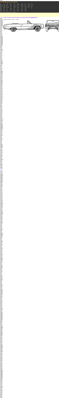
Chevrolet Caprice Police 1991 (1, 164)
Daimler (7, 3)
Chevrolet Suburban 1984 (1, 337)
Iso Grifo (11, 9)
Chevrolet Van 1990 (1, 377)
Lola (14, 8)
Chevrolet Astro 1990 (1, 70)
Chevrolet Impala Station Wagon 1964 (1, 231)
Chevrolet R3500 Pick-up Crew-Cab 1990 (1, 306)
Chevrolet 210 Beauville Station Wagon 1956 (1, 47)
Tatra (25, 10)
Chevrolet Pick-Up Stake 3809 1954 (1, 296)
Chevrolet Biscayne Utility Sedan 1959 (1, 123)
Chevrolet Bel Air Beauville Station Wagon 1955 (1, 103)
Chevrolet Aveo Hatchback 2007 (1, 86)
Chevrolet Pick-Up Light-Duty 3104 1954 (1, 292)
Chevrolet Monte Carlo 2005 (1, 267)
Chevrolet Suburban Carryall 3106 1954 (1, 345)
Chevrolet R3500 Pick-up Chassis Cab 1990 (1, 301)
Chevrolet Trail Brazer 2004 (1, 353)
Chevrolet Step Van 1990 (1, 336)
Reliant (22, 7)
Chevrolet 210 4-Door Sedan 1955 (1, 41)
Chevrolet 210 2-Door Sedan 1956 (1, 40)
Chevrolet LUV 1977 (1, 244)
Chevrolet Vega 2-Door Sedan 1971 (1, 381)
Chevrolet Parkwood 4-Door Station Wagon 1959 (1, 281)
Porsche (22, 6)
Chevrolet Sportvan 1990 (1, 330)
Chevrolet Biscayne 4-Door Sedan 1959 (1, 121)
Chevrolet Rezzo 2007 (1, 308)
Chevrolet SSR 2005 (1, 333)
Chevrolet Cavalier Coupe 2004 (1, 167)
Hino (6, 10)
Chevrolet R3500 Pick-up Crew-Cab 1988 (1, 303)
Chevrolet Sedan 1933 (1, 319)
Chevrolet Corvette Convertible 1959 (1, 207)
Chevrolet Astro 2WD (1, 72)
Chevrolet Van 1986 (1, 375)
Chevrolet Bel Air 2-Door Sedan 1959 (1, 96)
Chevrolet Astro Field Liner (1, 73)
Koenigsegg (15, 5)
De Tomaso (7, 4)
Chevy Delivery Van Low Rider (1, 396)
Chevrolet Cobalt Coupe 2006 (1, 179)
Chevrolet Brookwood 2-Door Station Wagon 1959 (1, 136)
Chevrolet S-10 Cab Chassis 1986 (1, 310)
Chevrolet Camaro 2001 (1, 157)
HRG (10, 4)
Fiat (6, 8)
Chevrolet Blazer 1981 (1, 126)
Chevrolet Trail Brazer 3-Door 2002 (1, 355)
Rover (21, 9)
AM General (1, 5)
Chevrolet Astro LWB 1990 (1, 75)
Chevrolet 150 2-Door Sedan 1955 (1, 20)
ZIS (31, 8)
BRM (3, 3)
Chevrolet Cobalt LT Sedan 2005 (1, 181)
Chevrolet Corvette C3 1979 (1, 192)
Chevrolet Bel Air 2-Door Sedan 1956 (1, 94)
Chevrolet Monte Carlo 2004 (1, 265)
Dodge (7, 6)
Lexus (14, 7)
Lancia (14, 6)
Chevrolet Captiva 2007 (1, 166)
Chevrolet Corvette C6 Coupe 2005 (1, 202)
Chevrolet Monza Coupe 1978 (1, 257)
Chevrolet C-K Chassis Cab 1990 (1, 145)
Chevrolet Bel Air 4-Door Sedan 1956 (1, 98)
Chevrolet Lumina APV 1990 (1, 241)
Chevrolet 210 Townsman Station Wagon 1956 (1, 68)
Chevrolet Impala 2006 (1, 227)
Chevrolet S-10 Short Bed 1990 (1, 315)
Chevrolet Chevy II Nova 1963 (1, 177)
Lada (31, 5)
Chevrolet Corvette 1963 (1, 187)
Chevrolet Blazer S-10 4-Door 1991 (1, 133)
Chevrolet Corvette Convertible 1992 (1, 210)
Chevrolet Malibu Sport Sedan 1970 (1, 255)
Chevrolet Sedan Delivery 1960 (1, 323)
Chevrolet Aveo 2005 (1, 84)
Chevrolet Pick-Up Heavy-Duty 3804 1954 (1, 290)
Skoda (25, 5)
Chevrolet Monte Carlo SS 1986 (1, 269)
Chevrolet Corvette (1, 185)
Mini (17, 6)
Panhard (22, 3)
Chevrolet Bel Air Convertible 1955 (1, 110)
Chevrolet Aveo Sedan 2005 (1, 88)
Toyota (29, 3)
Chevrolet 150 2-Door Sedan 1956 (1, 22)
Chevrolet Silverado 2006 (1, 325)
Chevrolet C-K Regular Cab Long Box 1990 (1, 152)
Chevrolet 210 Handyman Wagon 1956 (1, 59)
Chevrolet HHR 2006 (1, 222)
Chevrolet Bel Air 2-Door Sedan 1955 (1, 92)
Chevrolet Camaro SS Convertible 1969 (1, 159)
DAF (3, 10)
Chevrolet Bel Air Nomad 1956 (1, 114)
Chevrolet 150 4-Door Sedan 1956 (1, 25)
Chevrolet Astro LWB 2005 (1, 77)
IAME (10, 6)
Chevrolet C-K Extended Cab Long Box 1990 (1, 149)
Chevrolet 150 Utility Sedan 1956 (1, 36)
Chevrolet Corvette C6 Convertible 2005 (1, 200)
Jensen (14, 3)
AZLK (31, 3)
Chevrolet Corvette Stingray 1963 (1, 18)
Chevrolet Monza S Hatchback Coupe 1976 (1, 259)
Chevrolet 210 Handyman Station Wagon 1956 (1, 56)
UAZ (31, 6)
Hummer (11, 5)
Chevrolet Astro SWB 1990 (1, 78)
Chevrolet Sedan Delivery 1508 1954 (1, 321)
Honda (10, 3)
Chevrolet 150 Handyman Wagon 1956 (1, 34)
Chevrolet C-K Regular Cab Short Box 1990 (1, 155)
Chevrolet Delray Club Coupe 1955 (1, 213)
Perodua (22, 4)
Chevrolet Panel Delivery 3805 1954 (1, 278)
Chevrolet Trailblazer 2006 (1, 361)
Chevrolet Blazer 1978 (1, 125)
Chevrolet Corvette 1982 (1, 189)
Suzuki (25, 9)
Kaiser (14, 4)
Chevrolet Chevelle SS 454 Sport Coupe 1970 (1, 175)
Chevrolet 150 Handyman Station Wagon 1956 (1, 31)
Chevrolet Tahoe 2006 (1, 347)
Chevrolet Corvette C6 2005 (1, 195)
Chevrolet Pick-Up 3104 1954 (1, 285)
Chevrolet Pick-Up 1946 (1, 283)
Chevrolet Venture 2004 (1, 393)
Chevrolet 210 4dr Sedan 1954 (1, 45)
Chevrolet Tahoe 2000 (1, 346)
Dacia (4, 9)
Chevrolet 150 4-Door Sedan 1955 (1, 24)
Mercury (18, 5)
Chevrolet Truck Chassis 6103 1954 (1, 363)
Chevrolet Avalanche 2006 (1, 83)
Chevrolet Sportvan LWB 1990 (1, 332)
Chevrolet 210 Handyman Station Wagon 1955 (1, 52)
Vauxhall (29, 5)
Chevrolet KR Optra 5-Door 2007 (1, 235)
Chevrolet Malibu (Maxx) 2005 (1, 246)
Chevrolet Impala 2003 (1, 224)
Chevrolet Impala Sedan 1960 (1, 229)
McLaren (18, 4)
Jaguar (10, 10)
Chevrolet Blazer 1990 (1, 127)
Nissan (18, 8)
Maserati (14, 10)
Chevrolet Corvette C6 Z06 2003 (1, 204)
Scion (25, 3)
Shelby (25, 4)
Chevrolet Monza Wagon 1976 (1, 263)
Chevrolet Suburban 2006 (1, 341)
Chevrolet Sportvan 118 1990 (1, 328)
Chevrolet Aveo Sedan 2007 (1, 90)
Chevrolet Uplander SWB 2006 (1, 374)
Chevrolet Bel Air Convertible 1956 (1, 112)
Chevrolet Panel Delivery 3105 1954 (1, 276)
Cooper (4, 8)
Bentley (1, 9)
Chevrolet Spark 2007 (1, 327)
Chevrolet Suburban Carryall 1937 (1, 343)
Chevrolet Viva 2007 (1, 394)
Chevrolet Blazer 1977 (1, 124)
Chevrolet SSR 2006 (1, 334)
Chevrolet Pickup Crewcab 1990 (1, 298)
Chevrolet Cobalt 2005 (1, 178)
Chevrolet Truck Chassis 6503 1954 (1, 367)
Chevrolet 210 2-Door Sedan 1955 (1, 38)
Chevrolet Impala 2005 (1, 225)
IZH (31, 4)
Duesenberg (7, 7)
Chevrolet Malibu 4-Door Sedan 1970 (1, 248)
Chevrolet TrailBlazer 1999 (1, 357)
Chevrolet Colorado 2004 (1, 183)
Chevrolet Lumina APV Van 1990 (1, 243)
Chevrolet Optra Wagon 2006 (1, 274)
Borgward (1, 10)
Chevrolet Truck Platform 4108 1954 (1, 369)
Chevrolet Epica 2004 (1, 217)
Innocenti (11, 8)
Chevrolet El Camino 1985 (1, 216)
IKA (10, 7)
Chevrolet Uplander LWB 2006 (1, 373)
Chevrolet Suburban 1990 (1, 339)
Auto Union (1, 8)
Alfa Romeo (1, 4)
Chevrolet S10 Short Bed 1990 (1, 314)
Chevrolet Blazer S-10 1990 (1, 129)
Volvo (28, 6)
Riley (21, 8)
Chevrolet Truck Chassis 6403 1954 (1, 365)
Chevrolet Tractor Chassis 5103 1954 (1, 349)
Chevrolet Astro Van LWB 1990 (1, 80)
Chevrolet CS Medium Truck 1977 (1, 211)
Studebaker (26, 7)
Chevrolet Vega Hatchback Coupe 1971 (1, 386)
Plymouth (22, 5)
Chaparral (4, 6)
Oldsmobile (18, 9)
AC (0, 3)
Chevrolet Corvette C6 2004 (1, 194)
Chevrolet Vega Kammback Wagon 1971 (1, 388)
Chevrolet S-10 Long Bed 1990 (1, 312)
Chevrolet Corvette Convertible (1, 205)
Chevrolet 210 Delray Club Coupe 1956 (1, 50)
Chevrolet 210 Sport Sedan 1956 (1, 63)
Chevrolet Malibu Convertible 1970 (1, 250)
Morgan (18, 7)
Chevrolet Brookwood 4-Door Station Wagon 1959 (1, 139)
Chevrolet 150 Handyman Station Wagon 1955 (1, 28)
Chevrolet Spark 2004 (1, 326)
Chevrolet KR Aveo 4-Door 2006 (1, 233)
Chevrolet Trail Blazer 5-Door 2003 (1, 351)
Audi (0, 7)
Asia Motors (1, 6)
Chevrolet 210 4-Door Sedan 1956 (1, 43)
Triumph (29, 4)
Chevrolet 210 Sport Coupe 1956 (1, 61)
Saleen (22, 10)
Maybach (18, 3)
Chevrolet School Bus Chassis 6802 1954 (1, 317)
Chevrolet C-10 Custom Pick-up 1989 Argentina (1, 142)
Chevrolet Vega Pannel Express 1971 (1, 391)
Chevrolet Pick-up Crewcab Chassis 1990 (1, 287)
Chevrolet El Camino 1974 (1, 215)
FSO (6, 9)
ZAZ (31, 7)
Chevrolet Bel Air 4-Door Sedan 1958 (1, 101)
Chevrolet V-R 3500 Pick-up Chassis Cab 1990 (1, 379)
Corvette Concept (1, 397)
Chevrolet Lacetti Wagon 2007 (1, 239)
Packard (18, 10)
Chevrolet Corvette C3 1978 (1, 190)
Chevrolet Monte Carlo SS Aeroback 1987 (1, 271)
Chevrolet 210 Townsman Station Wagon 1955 (1, 65)
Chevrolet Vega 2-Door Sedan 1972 (1, 384)
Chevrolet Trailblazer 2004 (1, 359)
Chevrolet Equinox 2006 (1, 219)
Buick (4, 4)
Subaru (25, 8)
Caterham (4, 5)
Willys (28, 7)
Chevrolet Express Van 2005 (1, 221)
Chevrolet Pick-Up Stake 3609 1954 (1, 294)
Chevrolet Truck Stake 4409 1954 (1, 371)
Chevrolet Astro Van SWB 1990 (1, 82)
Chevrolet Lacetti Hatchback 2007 (1, 237)
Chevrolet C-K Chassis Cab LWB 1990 (1, 147)
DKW (7, 5)
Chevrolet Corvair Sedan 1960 (1, 184)
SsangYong (26, 6)
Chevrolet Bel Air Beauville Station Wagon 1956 (1, 107)
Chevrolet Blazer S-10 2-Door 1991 (1, 131)
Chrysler (4, 7)
